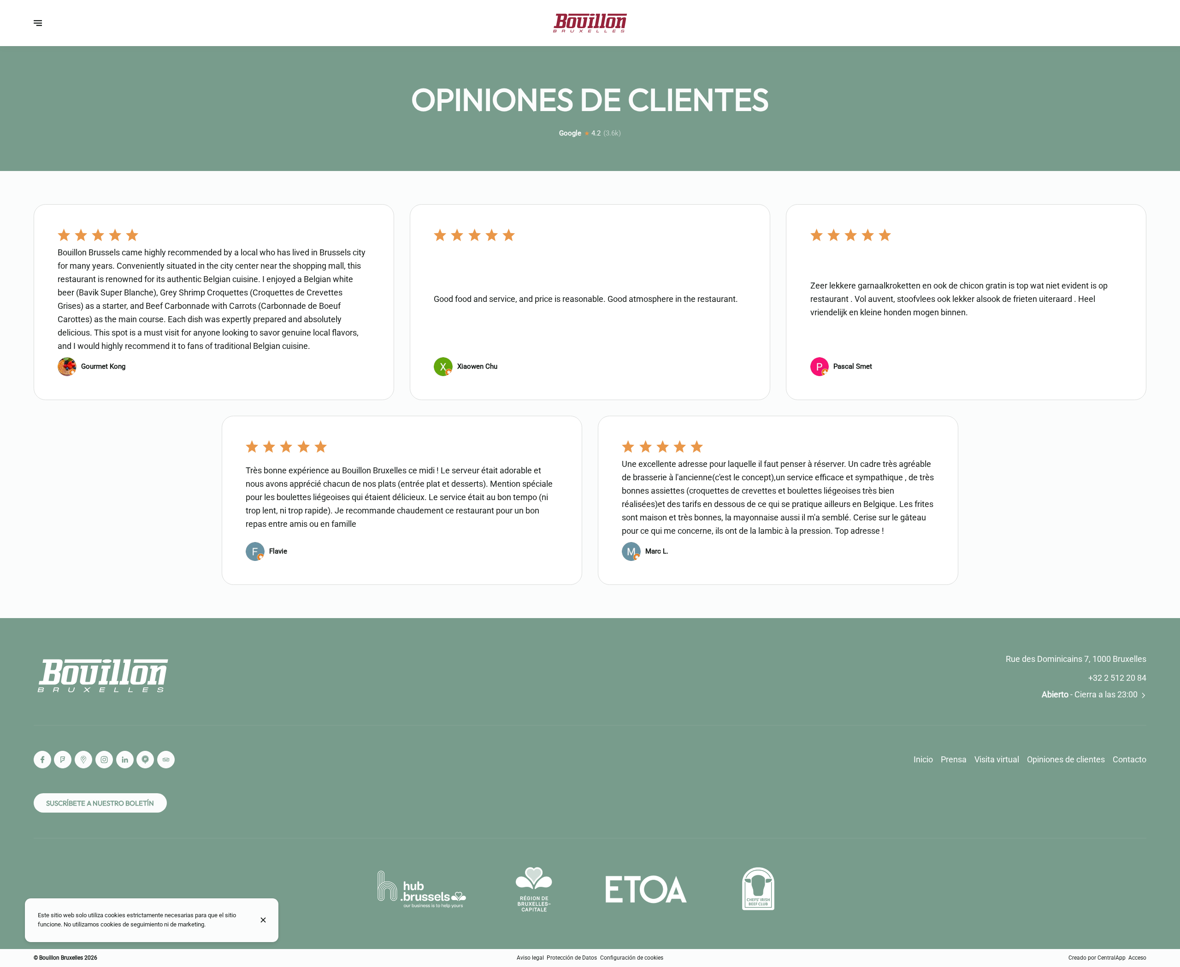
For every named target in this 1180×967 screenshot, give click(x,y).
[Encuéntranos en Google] (83, 759)
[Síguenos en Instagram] (104, 759)
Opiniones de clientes (1066, 759)
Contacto (1129, 759)
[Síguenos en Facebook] (42, 759)
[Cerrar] (263, 920)
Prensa (954, 759)
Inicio (923, 759)
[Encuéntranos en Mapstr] (145, 759)
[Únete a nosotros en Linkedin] (125, 759)
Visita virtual (996, 759)
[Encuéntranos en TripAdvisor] (166, 759)
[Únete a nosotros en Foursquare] (62, 759)
